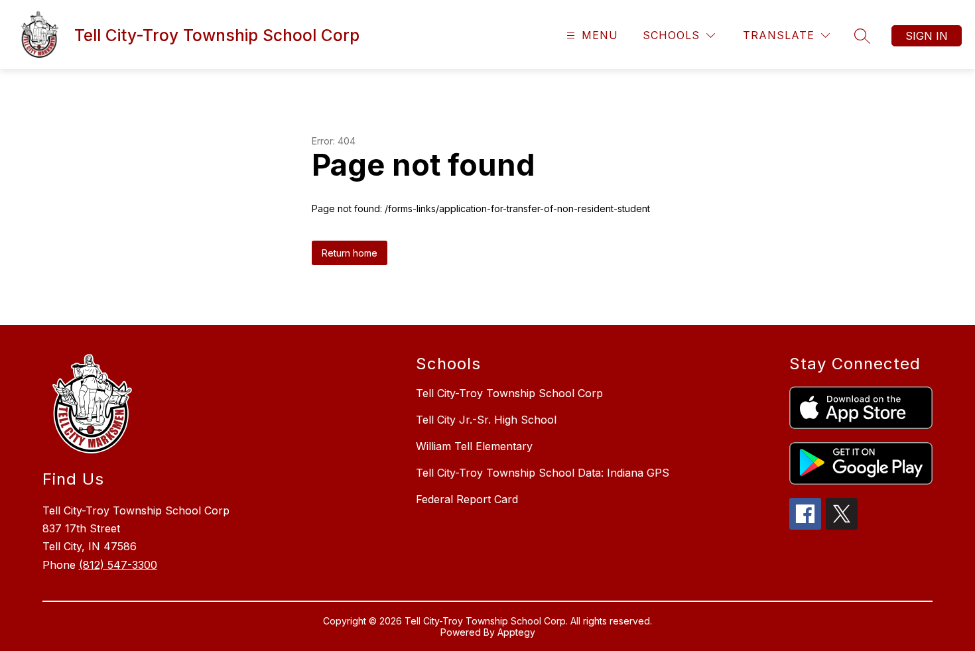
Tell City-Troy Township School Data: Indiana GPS (542, 472)
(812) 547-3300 (118, 564)
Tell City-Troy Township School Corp (509, 393)
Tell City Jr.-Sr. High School (486, 419)
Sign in (926, 35)
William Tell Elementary (474, 446)
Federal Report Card (467, 499)
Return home (349, 253)
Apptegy (516, 632)
